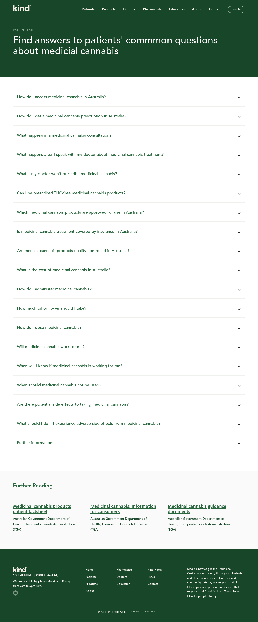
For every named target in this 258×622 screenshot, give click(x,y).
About (197, 9)
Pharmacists (152, 9)
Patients (88, 9)
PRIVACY (150, 612)
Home (90, 569)
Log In (236, 9)
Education (177, 9)
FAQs (151, 576)
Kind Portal (155, 569)
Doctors (129, 9)
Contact (215, 9)
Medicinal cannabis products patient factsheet (42, 509)
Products (109, 9)
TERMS (135, 612)
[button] (129, 98)
